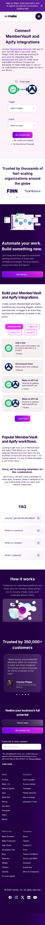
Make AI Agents (8, 788)
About (25, 836)
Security (5, 872)
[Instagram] (16, 897)
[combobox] (10, 108)
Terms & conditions (30, 854)
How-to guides (29, 780)
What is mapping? (13, 555)
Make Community (8, 841)
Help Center (7, 845)
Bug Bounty (27, 867)
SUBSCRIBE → (8, 764)
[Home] (10, 16)
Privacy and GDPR (30, 858)
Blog (4, 854)
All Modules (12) (14, 327)
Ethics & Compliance (31, 872)
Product (5, 780)
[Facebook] (10, 897)
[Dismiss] (41, 6)
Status (4, 815)
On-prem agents (8, 876)
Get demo (6, 806)
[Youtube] (35, 897)
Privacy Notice (35, 759)
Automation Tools (30, 802)
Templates (27, 788)
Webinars (5, 858)
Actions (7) (15, 332)
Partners (5, 867)
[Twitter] (22, 897)
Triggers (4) (33, 327)
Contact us (27, 845)
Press (25, 850)
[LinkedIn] (28, 897)
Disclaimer (27, 863)
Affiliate (5, 863)
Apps (4, 793)
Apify (29, 49)
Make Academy (8, 836)
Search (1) (30, 332)
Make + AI (6, 784)
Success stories (29, 784)
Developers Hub (8, 850)
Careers (26, 841)
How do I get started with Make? (20, 518)
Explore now (22, 8)
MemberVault (16, 49)
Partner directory (29, 793)
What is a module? (13, 543)
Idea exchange (29, 797)
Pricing (4, 802)
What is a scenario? (14, 530)
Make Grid (6, 797)
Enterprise (6, 810)
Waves (4, 819)
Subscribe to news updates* (15, 741)
